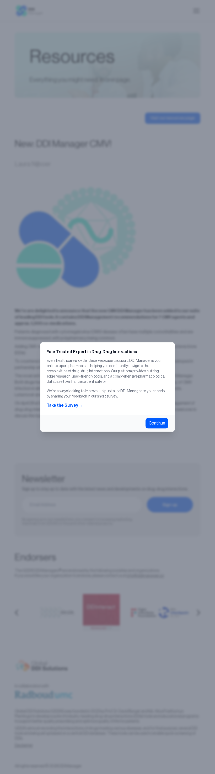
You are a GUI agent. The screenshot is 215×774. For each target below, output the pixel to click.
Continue (157, 423)
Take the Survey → (65, 405)
